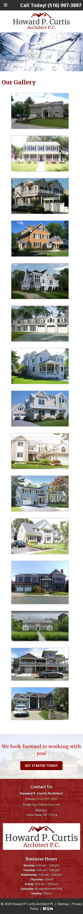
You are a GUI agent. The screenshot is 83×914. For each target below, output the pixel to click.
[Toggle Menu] (5, 5)
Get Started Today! (41, 765)
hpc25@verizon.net (46, 804)
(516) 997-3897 (47, 799)
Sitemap (63, 904)
